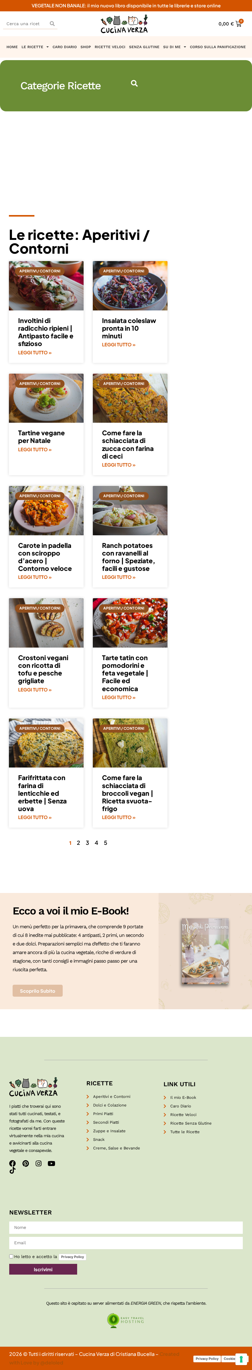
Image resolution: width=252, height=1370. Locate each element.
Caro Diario (65, 47)
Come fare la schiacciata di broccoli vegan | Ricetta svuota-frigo (127, 793)
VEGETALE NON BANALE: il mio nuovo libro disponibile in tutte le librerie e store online (126, 5)
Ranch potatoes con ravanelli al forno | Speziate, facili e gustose (128, 557)
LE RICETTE (32, 47)
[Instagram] (38, 1163)
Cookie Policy (235, 1359)
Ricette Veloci (110, 47)
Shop (86, 47)
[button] (134, 84)
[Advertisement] (126, 157)
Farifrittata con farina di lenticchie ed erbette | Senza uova (42, 793)
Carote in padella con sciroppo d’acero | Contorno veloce (45, 557)
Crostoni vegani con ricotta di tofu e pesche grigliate (43, 669)
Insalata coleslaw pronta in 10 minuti (129, 328)
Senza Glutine (144, 47)
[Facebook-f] (12, 1163)
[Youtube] (51, 1163)
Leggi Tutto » (35, 352)
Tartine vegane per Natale (41, 436)
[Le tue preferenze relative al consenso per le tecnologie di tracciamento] (241, 1359)
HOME (12, 47)
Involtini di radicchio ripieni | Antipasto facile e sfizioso (45, 332)
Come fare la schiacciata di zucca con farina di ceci (128, 444)
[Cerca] (52, 24)
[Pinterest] (25, 1163)
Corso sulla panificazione (218, 47)
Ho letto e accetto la (49, 1256)
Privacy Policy (72, 1257)
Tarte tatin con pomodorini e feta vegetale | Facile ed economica (125, 673)
